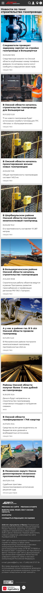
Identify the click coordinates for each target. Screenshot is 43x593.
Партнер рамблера (21, 582)
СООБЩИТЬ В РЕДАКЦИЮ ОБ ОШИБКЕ (18, 518)
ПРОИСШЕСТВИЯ (10, 493)
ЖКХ (5, 409)
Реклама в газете (29, 507)
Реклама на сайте (10, 507)
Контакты (6, 515)
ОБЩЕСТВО (7, 70)
